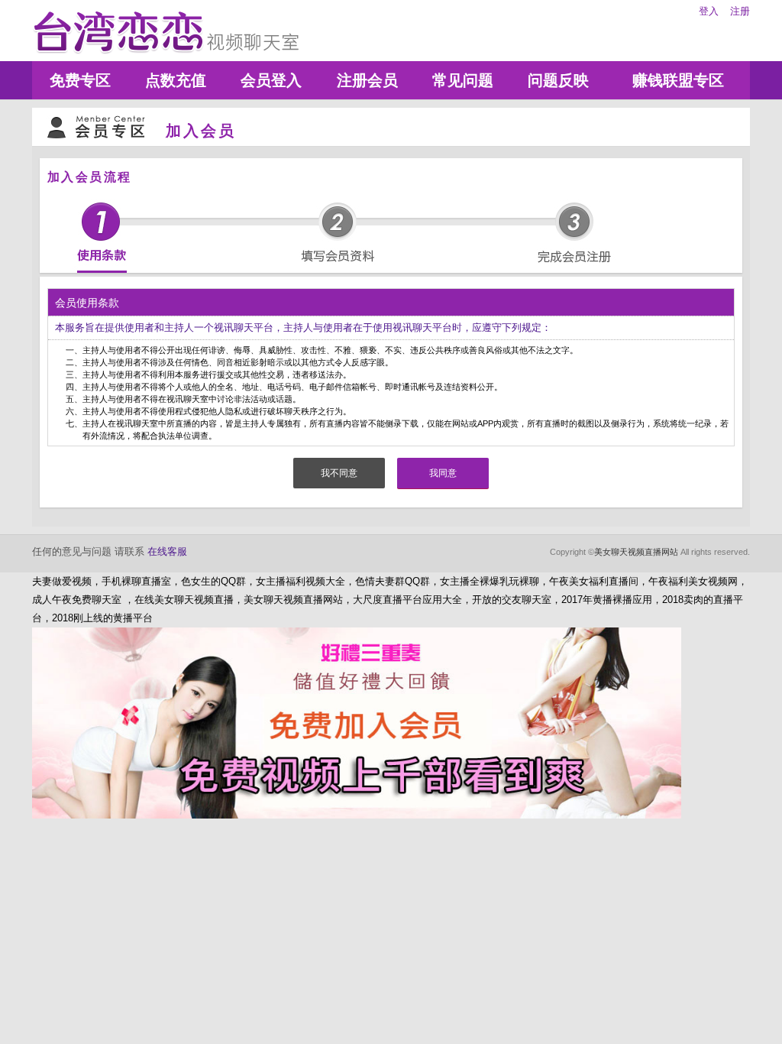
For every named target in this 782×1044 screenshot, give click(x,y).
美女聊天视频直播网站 (636, 551)
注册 (740, 11)
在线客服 (167, 551)
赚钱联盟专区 (678, 80)
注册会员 (367, 80)
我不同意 (339, 473)
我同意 (443, 473)
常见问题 (462, 80)
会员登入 (271, 80)
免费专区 (80, 80)
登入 (709, 11)
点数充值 (175, 80)
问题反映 (558, 80)
